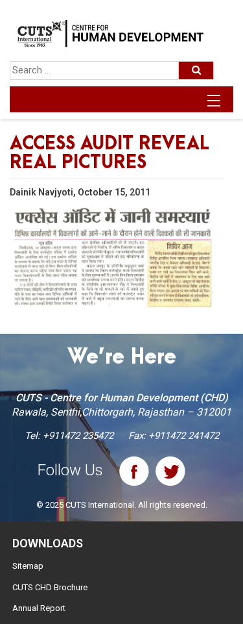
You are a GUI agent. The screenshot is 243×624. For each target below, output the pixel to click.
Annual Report (38, 608)
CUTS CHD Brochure (49, 587)
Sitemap (27, 566)
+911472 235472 (78, 436)
